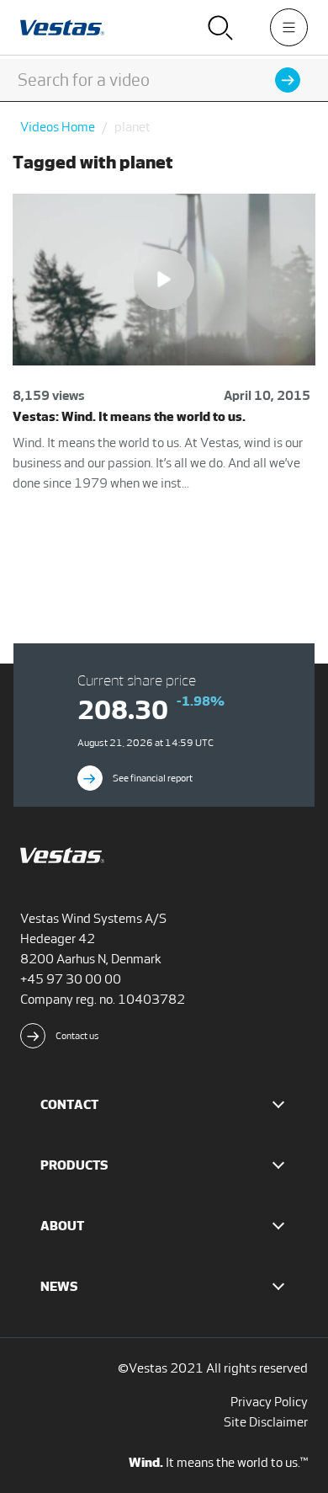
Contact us (77, 1036)
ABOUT (62, 1225)
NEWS (59, 1286)
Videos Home (57, 127)
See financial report (153, 778)
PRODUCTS (74, 1165)
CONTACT (69, 1104)
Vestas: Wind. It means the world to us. (129, 416)
